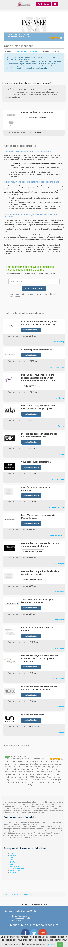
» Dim (61, 454)
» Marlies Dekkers (57, 535)
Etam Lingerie (15, 866)
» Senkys (60, 426)
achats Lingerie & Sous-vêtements (30, 51)
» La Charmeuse (57, 648)
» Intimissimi (59, 620)
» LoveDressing (58, 342)
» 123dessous (58, 679)
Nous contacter (17, 920)
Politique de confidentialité (21, 918)
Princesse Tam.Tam (17, 868)
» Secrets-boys (58, 592)
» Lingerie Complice (56, 507)
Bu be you (13, 855)
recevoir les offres (35, 288)
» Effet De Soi (59, 398)
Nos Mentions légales (19, 916)
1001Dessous (14, 860)
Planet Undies (15, 870)
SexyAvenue (14, 862)
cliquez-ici (51, 944)
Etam (11, 858)
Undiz (12, 853)
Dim (11, 864)
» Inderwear (59, 707)
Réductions (43, 4)
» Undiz (61, 732)
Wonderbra (13, 872)
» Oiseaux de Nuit (57, 479)
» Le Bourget (59, 564)
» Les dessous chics (56, 367)
